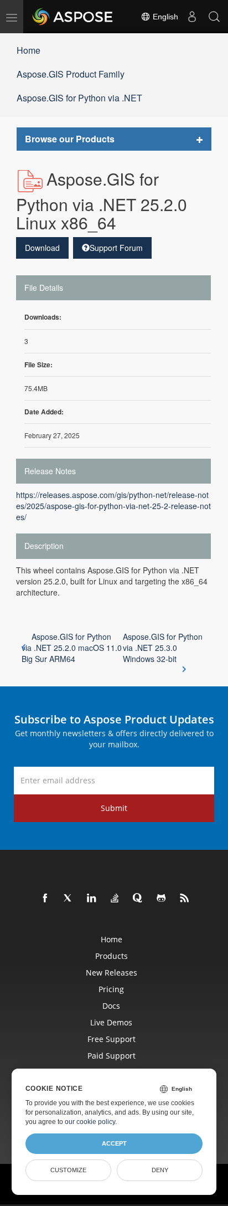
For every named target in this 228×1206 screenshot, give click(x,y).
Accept (114, 1143)
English (164, 16)
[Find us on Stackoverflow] (115, 898)
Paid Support (111, 1055)
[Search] (214, 16)
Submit (114, 808)
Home (28, 50)
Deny (160, 1170)
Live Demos (111, 1022)
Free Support (111, 1039)
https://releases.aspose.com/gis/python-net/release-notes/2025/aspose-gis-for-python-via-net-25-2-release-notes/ (113, 505)
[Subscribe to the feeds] (185, 898)
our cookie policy (90, 1122)
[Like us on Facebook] (45, 898)
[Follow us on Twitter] (68, 898)
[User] (192, 16)
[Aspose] (73, 16)
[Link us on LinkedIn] (92, 898)
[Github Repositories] (161, 898)
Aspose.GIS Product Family (71, 74)
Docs (111, 1005)
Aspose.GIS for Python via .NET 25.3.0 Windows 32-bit (163, 647)
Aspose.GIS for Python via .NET (79, 97)
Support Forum (116, 247)
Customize (68, 1170)
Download (42, 247)
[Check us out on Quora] (138, 898)
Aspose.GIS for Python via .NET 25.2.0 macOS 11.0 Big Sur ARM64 (72, 647)
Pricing (111, 989)
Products (111, 956)
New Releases (111, 972)
